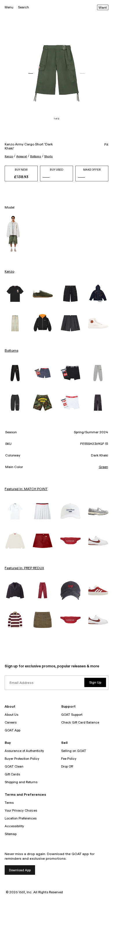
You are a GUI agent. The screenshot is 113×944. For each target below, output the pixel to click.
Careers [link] (11, 722)
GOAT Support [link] (71, 714)
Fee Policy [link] (68, 758)
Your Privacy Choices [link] (21, 810)
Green (103, 467)
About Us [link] (11, 714)
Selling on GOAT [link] (73, 751)
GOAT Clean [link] (14, 766)
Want (103, 8)
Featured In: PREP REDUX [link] (24, 568)
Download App (20, 870)
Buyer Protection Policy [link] (22, 758)
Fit (106, 145)
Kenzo (9, 156)
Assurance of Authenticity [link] (24, 751)
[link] (15, 294)
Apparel (21, 156)
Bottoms (35, 156)
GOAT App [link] (12, 730)
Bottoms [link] (11, 351)
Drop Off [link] (67, 766)
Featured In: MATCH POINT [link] (26, 489)
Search (23, 7)
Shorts (48, 156)
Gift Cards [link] (12, 774)
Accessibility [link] (14, 826)
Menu (9, 7)
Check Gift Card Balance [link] (80, 722)
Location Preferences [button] (21, 818)
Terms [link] (9, 802)
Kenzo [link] (9, 271)
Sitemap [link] (11, 834)
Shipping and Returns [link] (21, 782)
